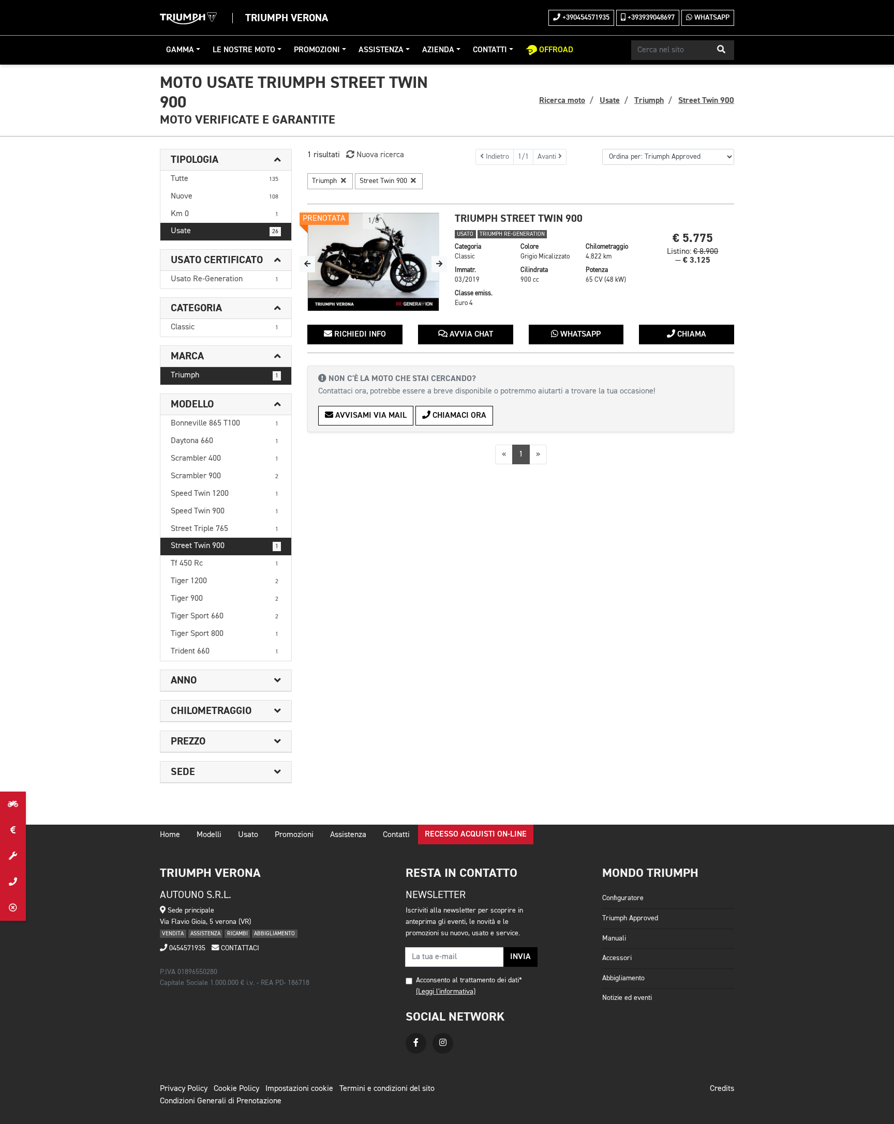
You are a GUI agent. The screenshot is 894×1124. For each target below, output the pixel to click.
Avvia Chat (470, 334)
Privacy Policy (183, 1089)
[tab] (225, 160)
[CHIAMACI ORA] (13, 882)
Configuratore (623, 898)
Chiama (690, 334)
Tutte (224, 179)
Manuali (614, 938)
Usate (224, 231)
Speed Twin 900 (224, 511)
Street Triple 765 (224, 529)
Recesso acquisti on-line (476, 834)
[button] (721, 50)
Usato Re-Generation (224, 279)
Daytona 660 (224, 441)
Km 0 (224, 214)
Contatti (490, 50)
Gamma (180, 50)
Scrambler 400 (224, 458)
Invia (520, 957)
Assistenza (381, 50)
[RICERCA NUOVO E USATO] (13, 804)
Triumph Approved (630, 918)
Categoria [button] (196, 308)
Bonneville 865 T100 (224, 423)
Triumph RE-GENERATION (512, 234)
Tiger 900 (224, 599)
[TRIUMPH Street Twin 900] (373, 262)
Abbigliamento (623, 978)
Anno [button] (184, 680)
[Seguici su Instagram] (443, 1043)
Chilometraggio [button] (211, 711)
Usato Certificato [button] (217, 260)
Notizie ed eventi (627, 997)
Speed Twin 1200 (224, 494)
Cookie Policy (236, 1089)
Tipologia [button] (194, 160)
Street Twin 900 (224, 546)
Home (170, 835)
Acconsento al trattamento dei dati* (469, 980)
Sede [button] (183, 772)
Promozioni (317, 50)
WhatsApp (710, 17)
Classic (224, 327)
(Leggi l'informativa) (445, 991)
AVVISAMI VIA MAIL (370, 416)
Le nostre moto (244, 50)
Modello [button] (192, 404)
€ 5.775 (693, 238)
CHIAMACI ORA (458, 416)
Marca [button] (187, 356)
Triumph (224, 375)
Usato (248, 835)
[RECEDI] (13, 908)
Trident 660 (224, 651)
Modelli (209, 835)
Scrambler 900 (224, 476)
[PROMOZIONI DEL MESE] (13, 830)
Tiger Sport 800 (224, 634)
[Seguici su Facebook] (416, 1043)
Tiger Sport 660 (224, 616)
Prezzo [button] (188, 741)
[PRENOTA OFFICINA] (13, 856)
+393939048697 (650, 17)
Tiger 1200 (224, 581)
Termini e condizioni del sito (387, 1089)
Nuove (224, 196)
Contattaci (239, 948)
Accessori (617, 958)
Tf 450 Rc (224, 563)
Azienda (438, 50)
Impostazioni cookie (299, 1089)
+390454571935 (584, 17)
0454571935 (186, 948)
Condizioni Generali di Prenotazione (220, 1101)
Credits (722, 1089)
